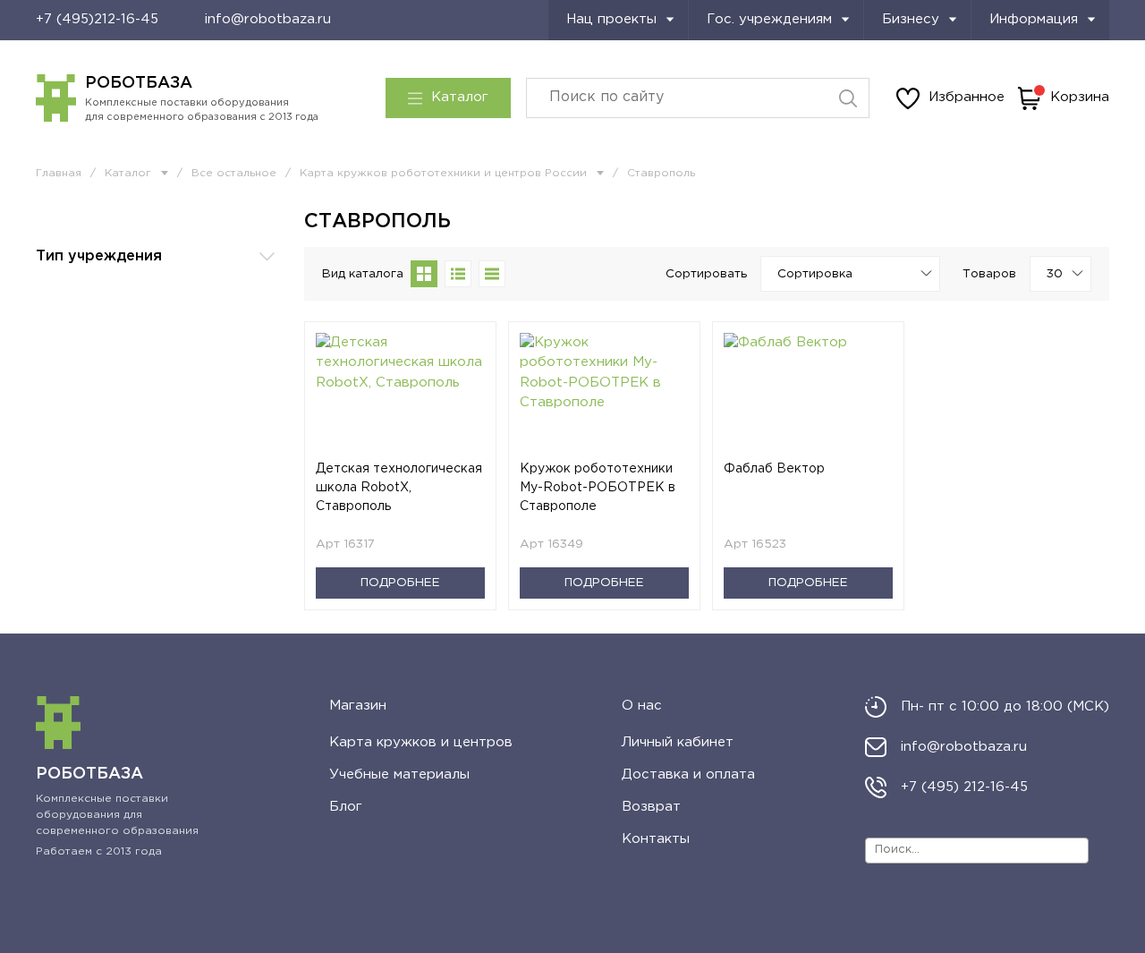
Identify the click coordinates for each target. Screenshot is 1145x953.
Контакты (656, 839)
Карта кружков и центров (421, 742)
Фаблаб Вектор (774, 469)
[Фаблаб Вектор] (808, 396)
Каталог (459, 97)
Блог (345, 807)
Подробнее (400, 582)
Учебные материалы (399, 774)
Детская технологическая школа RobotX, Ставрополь (399, 488)
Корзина (1079, 97)
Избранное (967, 97)
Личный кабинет (678, 742)
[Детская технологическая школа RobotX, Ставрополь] (400, 396)
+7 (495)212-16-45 (97, 19)
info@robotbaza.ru (268, 19)
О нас (642, 705)
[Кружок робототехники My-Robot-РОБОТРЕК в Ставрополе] (604, 396)
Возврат (651, 807)
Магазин (357, 705)
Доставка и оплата (688, 774)
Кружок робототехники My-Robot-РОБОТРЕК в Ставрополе (597, 488)
